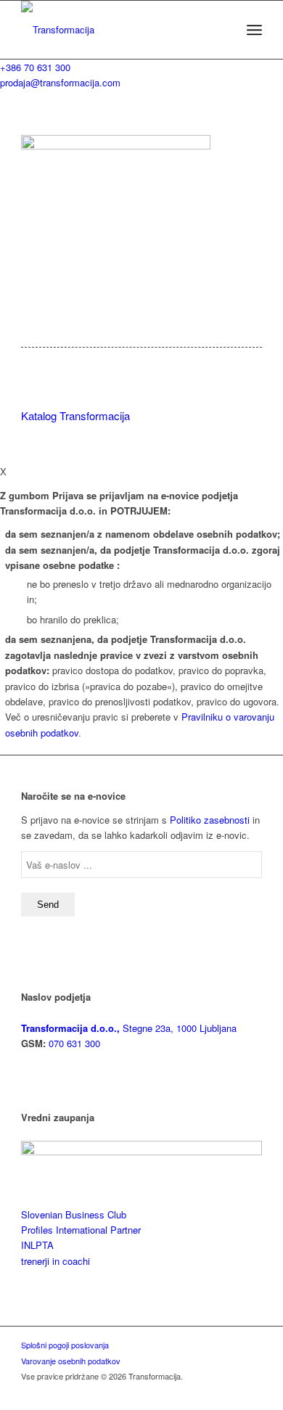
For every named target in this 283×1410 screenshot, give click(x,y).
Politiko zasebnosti (210, 820)
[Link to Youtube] (251, 1392)
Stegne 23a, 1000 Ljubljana (129, 1028)
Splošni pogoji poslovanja (65, 1344)
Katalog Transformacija (75, 415)
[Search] (222, 30)
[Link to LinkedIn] (207, 1392)
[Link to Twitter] (229, 1392)
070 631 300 (73, 1043)
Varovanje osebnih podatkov (70, 1360)
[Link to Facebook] (186, 1392)
